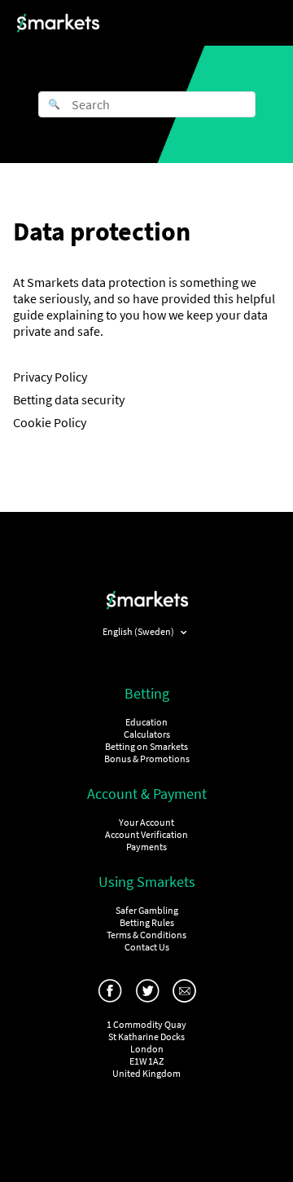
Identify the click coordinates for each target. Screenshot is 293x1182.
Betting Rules (147, 922)
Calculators (147, 734)
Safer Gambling (147, 910)
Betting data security (69, 399)
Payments (146, 846)
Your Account (146, 822)
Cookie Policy (49, 422)
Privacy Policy (50, 376)
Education (146, 722)
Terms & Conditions (146, 934)
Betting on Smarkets (146, 746)
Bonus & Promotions (147, 758)
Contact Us (147, 947)
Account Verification (146, 834)
